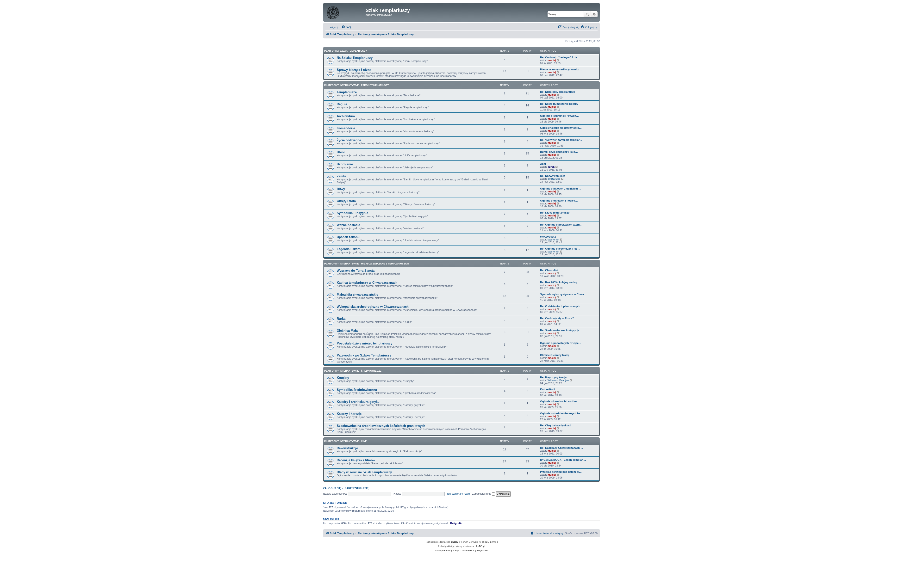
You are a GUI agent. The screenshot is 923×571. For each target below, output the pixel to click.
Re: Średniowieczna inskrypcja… (561, 330)
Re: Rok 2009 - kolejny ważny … (560, 282)
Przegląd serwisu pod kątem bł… (561, 471)
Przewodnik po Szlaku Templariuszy (364, 355)
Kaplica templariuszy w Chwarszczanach (367, 282)
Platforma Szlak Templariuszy (345, 50)
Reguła (342, 104)
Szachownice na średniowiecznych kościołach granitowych (381, 426)
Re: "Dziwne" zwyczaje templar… (561, 139)
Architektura (346, 116)
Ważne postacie (348, 225)
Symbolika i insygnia (352, 213)
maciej (552, 60)
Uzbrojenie (345, 164)
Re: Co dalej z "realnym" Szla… (560, 57)
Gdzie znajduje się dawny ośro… (561, 127)
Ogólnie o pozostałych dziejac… (560, 343)
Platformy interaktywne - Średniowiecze (352, 370)
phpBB (455, 541)
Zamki (341, 176)
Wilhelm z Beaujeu (558, 380)
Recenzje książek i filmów (356, 460)
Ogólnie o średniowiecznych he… (561, 413)
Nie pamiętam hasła (458, 493)
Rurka (341, 318)
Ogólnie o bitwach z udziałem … (560, 188)
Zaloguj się (332, 488)
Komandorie (346, 128)
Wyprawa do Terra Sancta (355, 270)
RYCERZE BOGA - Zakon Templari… (563, 459)
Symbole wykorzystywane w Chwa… (563, 294)
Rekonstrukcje (347, 448)
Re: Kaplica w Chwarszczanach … (561, 447)
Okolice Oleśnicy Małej (554, 355)
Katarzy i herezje (349, 414)
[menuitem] (346, 27)
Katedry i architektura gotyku (358, 402)
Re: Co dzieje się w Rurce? (557, 318)
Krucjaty (343, 378)
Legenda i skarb (349, 249)
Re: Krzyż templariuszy (554, 212)
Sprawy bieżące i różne (354, 70)
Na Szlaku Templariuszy (355, 58)
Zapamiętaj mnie (482, 493)
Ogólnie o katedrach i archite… (559, 401)
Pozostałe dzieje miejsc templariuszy (364, 343)
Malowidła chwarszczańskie (357, 294)
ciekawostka (548, 236)
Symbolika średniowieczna (357, 390)
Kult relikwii (547, 389)
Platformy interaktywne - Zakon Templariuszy (356, 85)
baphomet (553, 239)
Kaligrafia (456, 523)
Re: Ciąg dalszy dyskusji (555, 425)
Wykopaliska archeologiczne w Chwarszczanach (373, 306)
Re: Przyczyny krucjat (554, 377)
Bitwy (341, 189)
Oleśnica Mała (347, 330)
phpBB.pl (480, 546)
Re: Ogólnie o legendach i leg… (560, 248)
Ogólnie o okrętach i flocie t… (559, 200)
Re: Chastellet (549, 270)
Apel (543, 163)
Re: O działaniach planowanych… (561, 306)
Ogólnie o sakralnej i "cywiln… (559, 115)
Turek (551, 166)
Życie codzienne (349, 140)
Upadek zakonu (348, 237)
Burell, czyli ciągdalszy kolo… (559, 151)
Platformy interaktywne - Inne (345, 441)
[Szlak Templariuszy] (345, 11)
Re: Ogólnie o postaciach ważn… (561, 224)
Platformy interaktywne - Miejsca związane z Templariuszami (366, 263)
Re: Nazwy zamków (552, 175)
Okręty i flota (346, 201)
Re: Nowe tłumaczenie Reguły (559, 103)
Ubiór (341, 152)
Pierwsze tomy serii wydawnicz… (561, 69)
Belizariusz (554, 178)
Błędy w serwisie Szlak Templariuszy (364, 472)
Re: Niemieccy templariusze (557, 91)
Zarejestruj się (356, 488)
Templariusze (347, 92)
